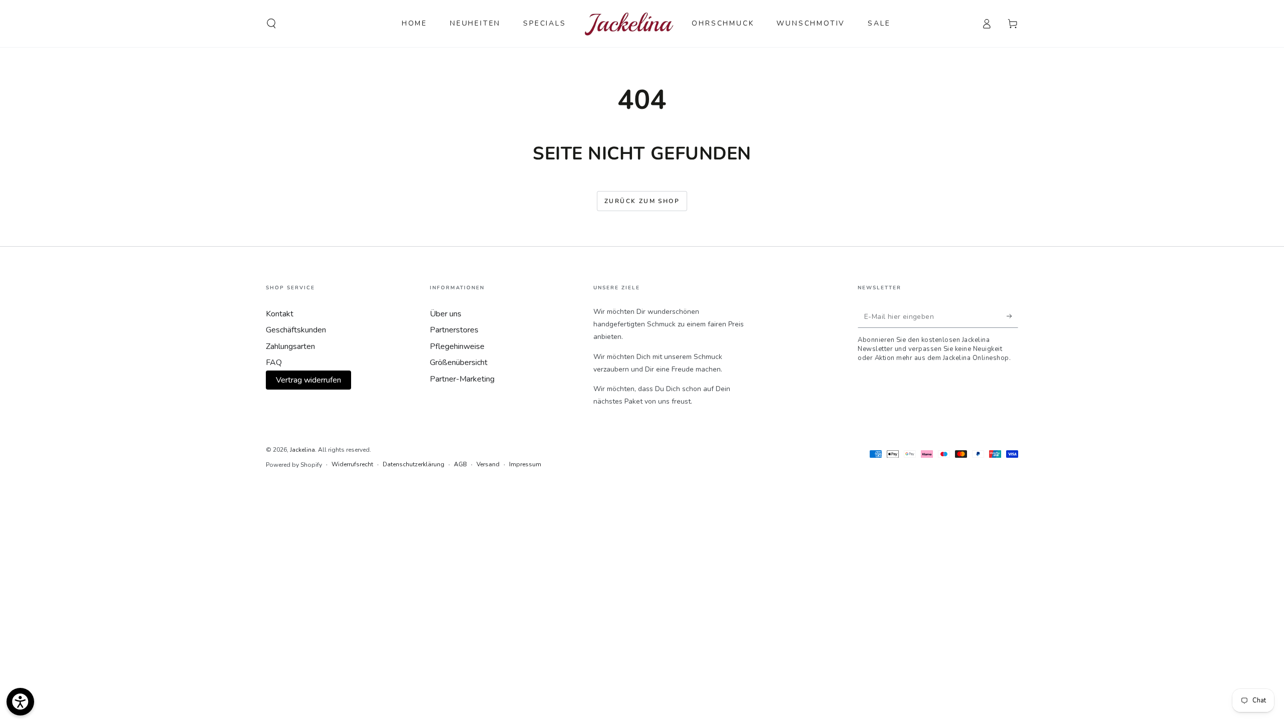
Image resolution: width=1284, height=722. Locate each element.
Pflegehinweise (457, 346)
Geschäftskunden (296, 329)
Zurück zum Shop (642, 201)
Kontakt (279, 313)
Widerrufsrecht (352, 464)
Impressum (525, 464)
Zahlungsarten (290, 346)
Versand (488, 464)
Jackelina (302, 450)
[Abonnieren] (1012, 316)
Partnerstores (454, 329)
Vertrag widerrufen (308, 380)
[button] (271, 24)
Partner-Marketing (462, 379)
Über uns (445, 313)
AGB (460, 464)
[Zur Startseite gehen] (629, 23)
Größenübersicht (459, 362)
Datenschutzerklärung (413, 464)
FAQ (274, 362)
